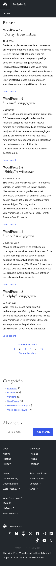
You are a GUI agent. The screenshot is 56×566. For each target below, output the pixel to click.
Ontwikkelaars (10, 483)
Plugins (33, 458)
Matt (7, 503)
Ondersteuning (10, 478)
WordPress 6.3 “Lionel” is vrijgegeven (18, 233)
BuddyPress (11, 513)
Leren (6, 473)
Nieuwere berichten (28, 344)
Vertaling (11, 396)
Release (11, 392)
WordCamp (13, 401)
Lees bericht (9, 91)
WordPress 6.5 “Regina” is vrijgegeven (19, 100)
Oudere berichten (28, 353)
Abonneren (43, 431)
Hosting (7, 458)
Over (5, 448)
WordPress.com (12, 498)
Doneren (35, 483)
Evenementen (36, 478)
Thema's (33, 453)
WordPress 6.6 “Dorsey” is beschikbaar (19, 32)
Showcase (34, 448)
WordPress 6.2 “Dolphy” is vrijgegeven (19, 293)
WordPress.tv (11, 488)
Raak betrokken (38, 473)
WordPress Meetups (18, 405)
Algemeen (12, 388)
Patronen (34, 463)
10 (41, 348)
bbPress (9, 508)
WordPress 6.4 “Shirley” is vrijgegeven (19, 169)
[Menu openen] (51, 4)
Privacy (7, 463)
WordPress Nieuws (17, 409)
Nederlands (16, 526)
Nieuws (6, 13)
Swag (33, 488)
